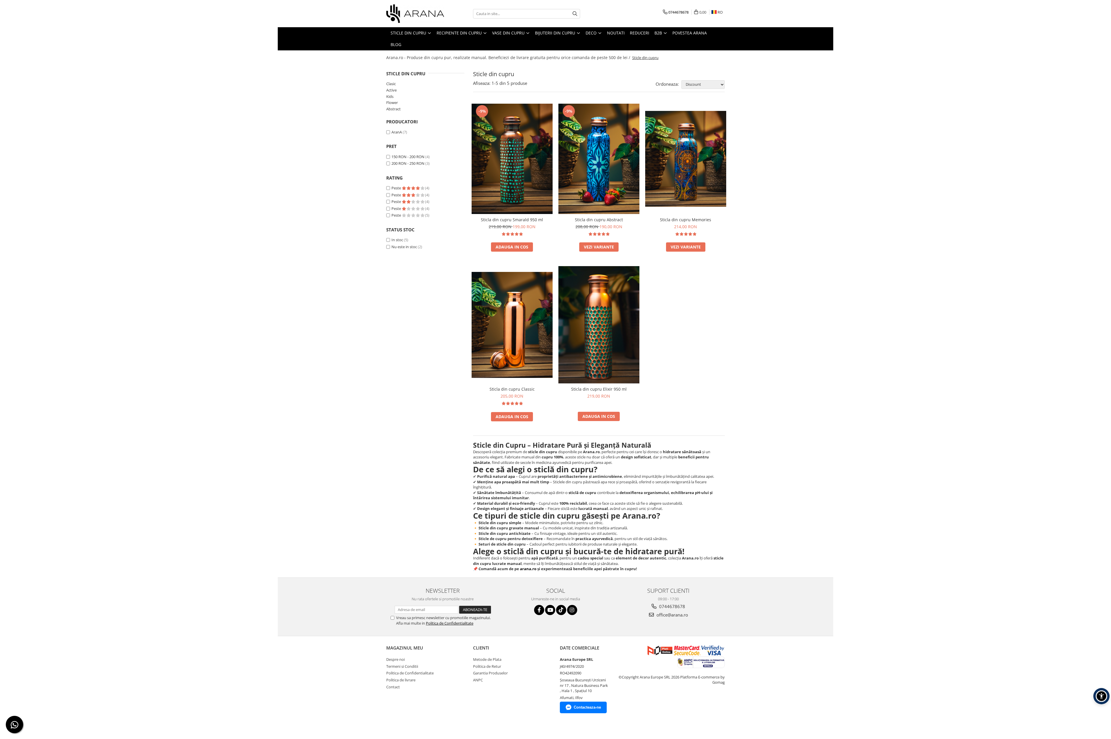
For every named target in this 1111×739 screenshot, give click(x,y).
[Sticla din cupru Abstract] (598, 159)
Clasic (391, 83)
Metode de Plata (487, 659)
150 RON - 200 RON (407, 156)
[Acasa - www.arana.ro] (415, 13)
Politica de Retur (487, 666)
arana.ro (528, 568)
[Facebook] (539, 610)
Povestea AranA (689, 33)
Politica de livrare (400, 680)
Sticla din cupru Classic (512, 389)
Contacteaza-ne (587, 707)
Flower (392, 102)
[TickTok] (561, 610)
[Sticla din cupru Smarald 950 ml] (512, 159)
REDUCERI (639, 33)
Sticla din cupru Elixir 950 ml (599, 389)
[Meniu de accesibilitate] (1101, 696)
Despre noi (395, 659)
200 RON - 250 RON (407, 163)
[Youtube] (550, 610)
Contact (393, 686)
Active (391, 90)
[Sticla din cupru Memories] (685, 159)
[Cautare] (575, 14)
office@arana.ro (671, 615)
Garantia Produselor (490, 673)
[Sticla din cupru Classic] (512, 325)
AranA (396, 132)
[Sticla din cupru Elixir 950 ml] (598, 324)
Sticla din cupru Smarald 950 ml (512, 219)
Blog (396, 44)
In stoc (397, 239)
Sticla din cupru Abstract (599, 219)
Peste (396, 188)
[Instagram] (572, 610)
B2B (658, 33)
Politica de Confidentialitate (449, 623)
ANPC (478, 680)
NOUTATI (616, 33)
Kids (389, 96)
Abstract (393, 108)
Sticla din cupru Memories (685, 219)
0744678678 (671, 606)
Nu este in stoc (404, 246)
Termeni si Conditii (402, 666)
